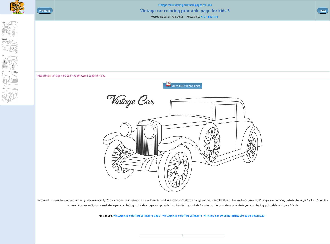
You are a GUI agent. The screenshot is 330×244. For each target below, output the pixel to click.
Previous (44, 10)
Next (323, 10)
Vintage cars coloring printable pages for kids (185, 5)
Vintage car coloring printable (182, 215)
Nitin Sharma (209, 16)
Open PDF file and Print (185, 85)
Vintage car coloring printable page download (234, 215)
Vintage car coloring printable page (136, 215)
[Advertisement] (183, 46)
